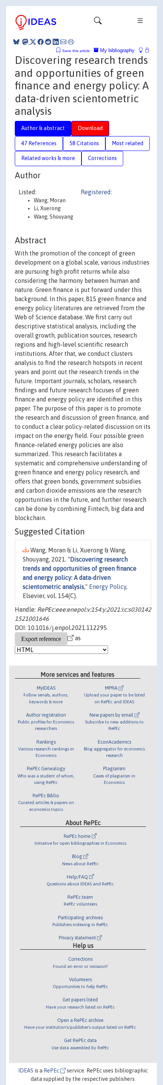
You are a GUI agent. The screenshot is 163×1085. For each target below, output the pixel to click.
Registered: (96, 192)
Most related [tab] (127, 143)
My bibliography (117, 50)
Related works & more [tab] (48, 158)
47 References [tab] (38, 143)
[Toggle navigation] (97, 22)
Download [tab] (90, 128)
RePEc (52, 1071)
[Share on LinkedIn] (56, 41)
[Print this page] (71, 41)
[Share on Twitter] (33, 41)
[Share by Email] (63, 41)
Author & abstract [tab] (43, 128)
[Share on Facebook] (41, 41)
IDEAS (25, 1071)
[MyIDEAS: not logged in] (143, 50)
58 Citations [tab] (84, 143)
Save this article (76, 51)
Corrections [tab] (102, 158)
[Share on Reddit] (48, 41)
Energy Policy (107, 586)
